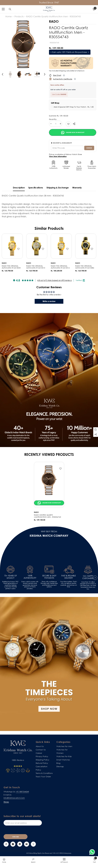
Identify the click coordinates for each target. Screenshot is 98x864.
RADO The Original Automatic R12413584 (84, 267)
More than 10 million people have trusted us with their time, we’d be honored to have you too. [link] (88, 585)
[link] (68, 124)
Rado (4, 263)
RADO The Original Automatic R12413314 (60, 267)
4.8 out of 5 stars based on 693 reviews (54, 280)
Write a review (49, 301)
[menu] (3, 9)
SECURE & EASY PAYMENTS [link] (49, 577)
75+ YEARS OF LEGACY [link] (10, 577)
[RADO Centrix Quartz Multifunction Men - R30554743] (49, 480)
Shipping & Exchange (57, 187)
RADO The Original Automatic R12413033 (11, 267)
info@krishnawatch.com (14, 798)
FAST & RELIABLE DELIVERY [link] (68, 577)
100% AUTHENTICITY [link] (30, 577)
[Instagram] (12, 844)
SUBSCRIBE (15, 837)
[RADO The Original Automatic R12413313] (36, 246)
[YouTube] (26, 844)
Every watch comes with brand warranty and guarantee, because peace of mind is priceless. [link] (30, 585)
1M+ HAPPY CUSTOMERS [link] (88, 577)
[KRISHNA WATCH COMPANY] (49, 664)
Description (19, 187)
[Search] (10, 9)
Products (19, 16)
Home (8, 16)
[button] (2, 74)
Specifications (35, 187)
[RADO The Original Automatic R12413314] (61, 246)
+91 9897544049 (22, 792)
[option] (23, 44)
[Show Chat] (92, 852)
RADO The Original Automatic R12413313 (35, 267)
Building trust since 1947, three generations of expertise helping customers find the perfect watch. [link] (10, 585)
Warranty (77, 187)
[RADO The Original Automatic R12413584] (85, 246)
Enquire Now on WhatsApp (75, 132)
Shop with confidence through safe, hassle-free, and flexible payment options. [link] (49, 584)
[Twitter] (33, 844)
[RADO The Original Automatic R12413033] (12, 246)
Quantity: (53, 119)
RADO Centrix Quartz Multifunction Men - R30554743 (47, 516)
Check (89, 148)
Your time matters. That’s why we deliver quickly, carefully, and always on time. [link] (68, 584)
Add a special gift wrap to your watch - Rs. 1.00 (74, 107)
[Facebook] (6, 844)
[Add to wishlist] (18, 249)
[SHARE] (73, 124)
